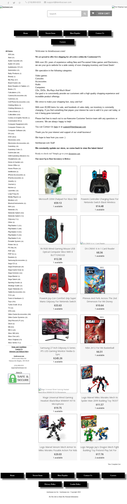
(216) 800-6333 (34, 2)
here (56, 127)
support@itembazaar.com (59, 2)
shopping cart (74, 153)
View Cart (104, 13)
